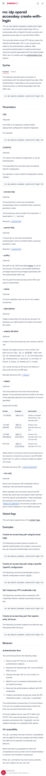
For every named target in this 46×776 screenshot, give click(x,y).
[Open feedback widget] (3, 772)
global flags (35, 520)
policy (30, 266)
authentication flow (34, 55)
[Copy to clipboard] (41, 95)
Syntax (13, 72)
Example (6, 72)
